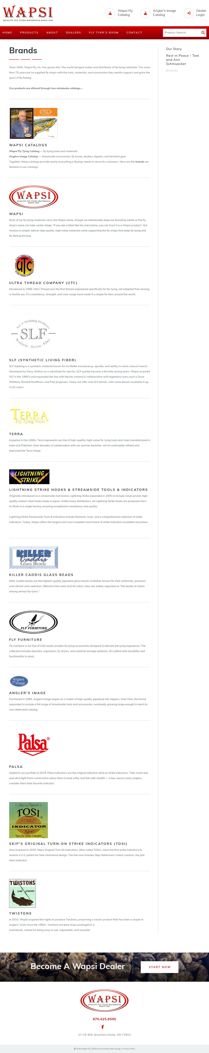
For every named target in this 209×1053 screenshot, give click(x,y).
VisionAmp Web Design (110, 1049)
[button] (159, 967)
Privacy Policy (129, 1049)
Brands (172, 70)
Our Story (174, 49)
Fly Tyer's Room (104, 32)
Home (7, 32)
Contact (135, 32)
